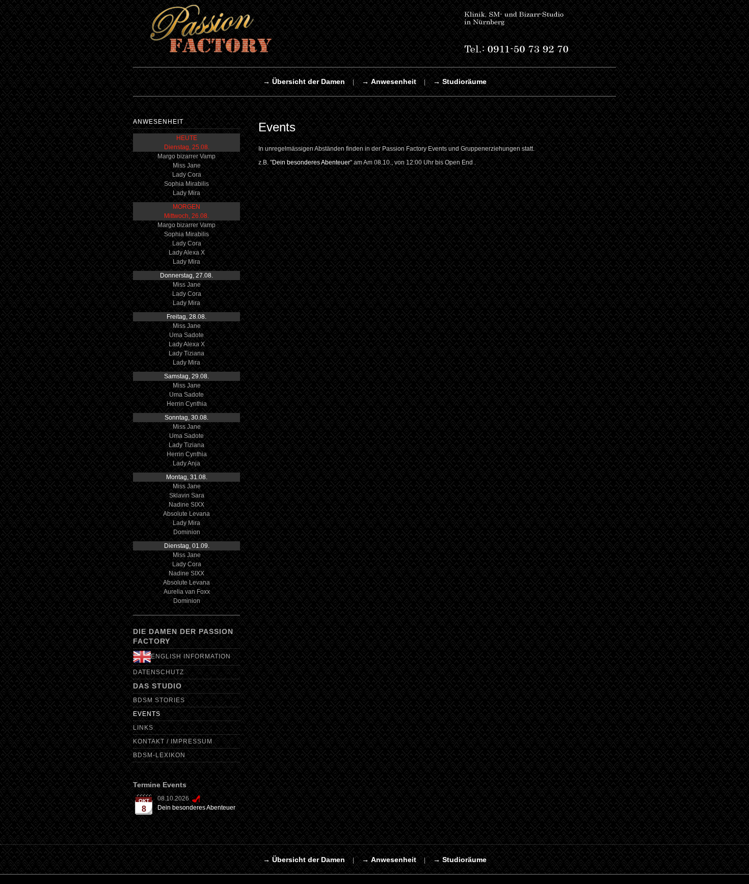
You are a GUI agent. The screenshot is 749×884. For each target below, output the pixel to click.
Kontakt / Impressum (172, 741)
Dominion (186, 532)
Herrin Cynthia (187, 403)
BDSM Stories (159, 700)
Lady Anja (186, 463)
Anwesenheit (158, 121)
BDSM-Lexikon (159, 755)
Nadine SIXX (186, 504)
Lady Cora (186, 174)
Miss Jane (187, 165)
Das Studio (157, 686)
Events (146, 713)
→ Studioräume (460, 81)
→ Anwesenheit (389, 81)
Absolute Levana (186, 513)
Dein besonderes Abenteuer (196, 807)
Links (143, 727)
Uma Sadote (186, 335)
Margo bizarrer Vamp (186, 156)
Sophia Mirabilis (186, 183)
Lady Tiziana (186, 353)
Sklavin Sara (186, 495)
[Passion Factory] (372, 28)
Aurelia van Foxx (187, 591)
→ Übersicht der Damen (304, 81)
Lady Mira (186, 193)
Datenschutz (158, 672)
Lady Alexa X (187, 252)
